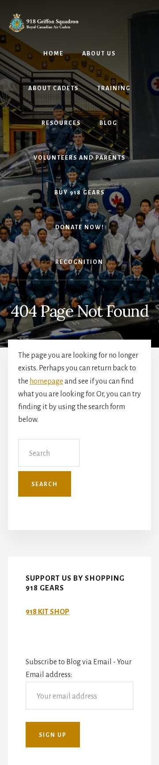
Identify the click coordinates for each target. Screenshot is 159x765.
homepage (46, 381)
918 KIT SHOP (47, 612)
